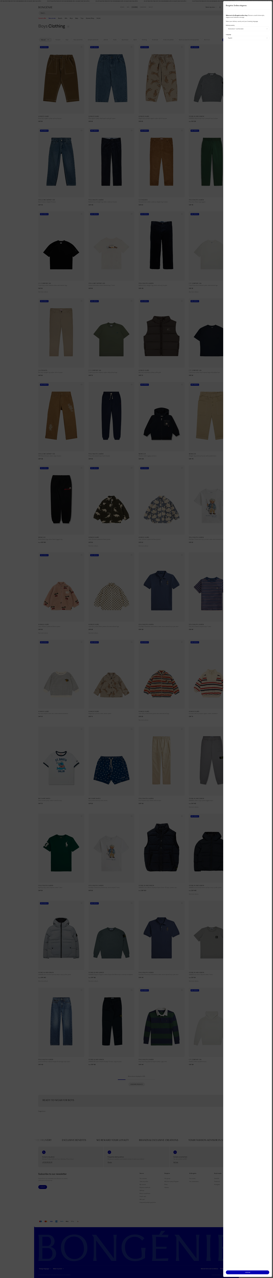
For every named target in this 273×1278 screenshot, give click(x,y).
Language (228, 34)
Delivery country (230, 25)
